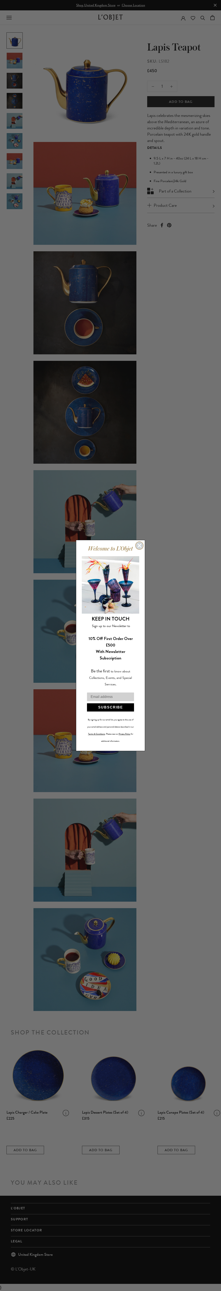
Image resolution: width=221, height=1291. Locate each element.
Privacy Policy (124, 733)
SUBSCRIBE (110, 707)
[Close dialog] (139, 545)
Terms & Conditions (96, 733)
